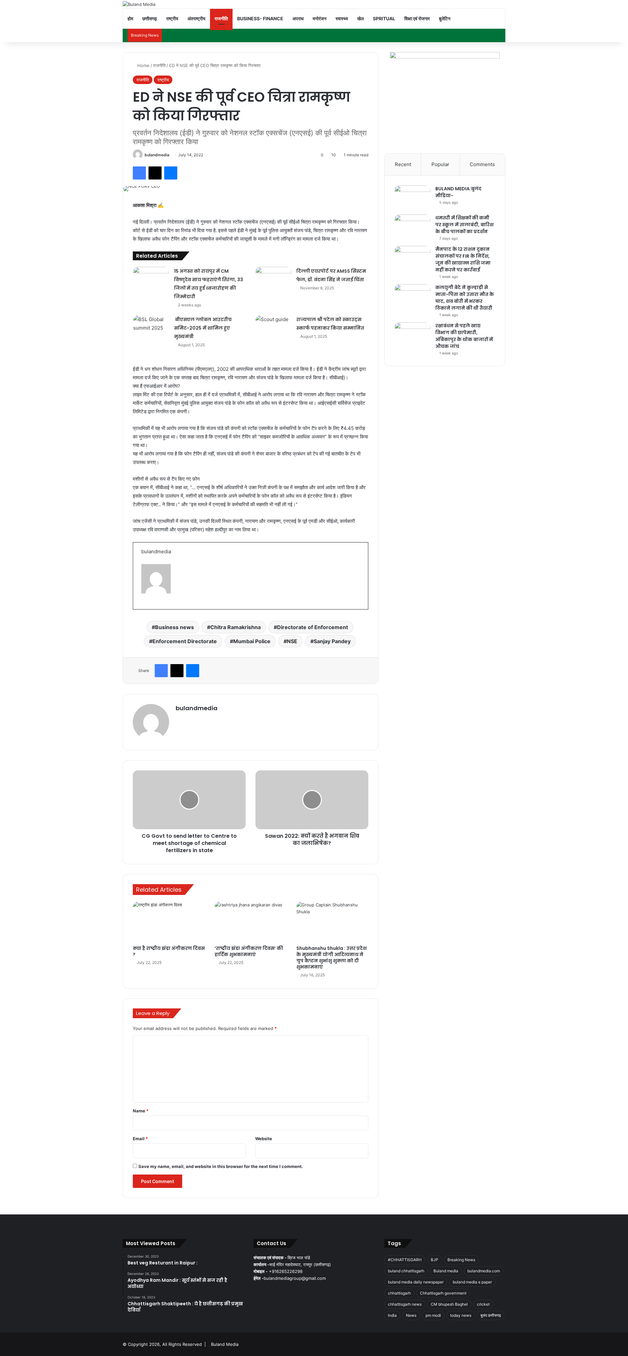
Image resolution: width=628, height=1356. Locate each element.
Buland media (445, 1270)
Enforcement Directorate (184, 641)
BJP (434, 1259)
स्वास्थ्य (342, 18)
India (392, 1315)
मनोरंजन (319, 18)
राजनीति (221, 18)
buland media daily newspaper (416, 1281)
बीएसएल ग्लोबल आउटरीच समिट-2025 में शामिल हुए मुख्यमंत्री (203, 328)
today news (460, 1315)
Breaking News (461, 1259)
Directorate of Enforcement (312, 627)
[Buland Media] (139, 4)
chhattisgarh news (405, 1304)
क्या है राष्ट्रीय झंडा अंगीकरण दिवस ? (169, 951)
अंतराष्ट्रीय (196, 18)
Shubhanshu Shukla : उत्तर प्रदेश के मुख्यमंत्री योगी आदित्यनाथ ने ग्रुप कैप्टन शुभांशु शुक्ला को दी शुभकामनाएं (331, 957)
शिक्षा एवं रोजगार (417, 18)
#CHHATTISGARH (405, 1259)
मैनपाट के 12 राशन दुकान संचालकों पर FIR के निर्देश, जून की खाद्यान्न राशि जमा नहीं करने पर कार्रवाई (463, 259)
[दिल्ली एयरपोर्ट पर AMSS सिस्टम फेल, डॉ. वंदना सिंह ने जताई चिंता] (273, 279)
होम (130, 18)
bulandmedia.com (483, 1270)
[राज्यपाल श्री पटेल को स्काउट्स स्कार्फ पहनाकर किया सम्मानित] (273, 327)
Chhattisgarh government (443, 1293)
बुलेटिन (444, 18)
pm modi (433, 1315)
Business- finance (260, 18)
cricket (483, 1304)
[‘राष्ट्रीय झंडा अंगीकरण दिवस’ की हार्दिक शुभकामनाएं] (251, 921)
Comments (482, 164)
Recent (403, 164)
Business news (174, 627)
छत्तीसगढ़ (149, 18)
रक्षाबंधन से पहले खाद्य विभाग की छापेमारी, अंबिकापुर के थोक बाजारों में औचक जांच (464, 336)
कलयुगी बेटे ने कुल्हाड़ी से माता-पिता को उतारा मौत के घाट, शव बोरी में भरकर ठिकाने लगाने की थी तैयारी (464, 297)
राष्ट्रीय (172, 18)
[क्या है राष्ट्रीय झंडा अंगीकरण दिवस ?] (169, 921)
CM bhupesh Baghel (449, 1304)
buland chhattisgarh (406, 1270)
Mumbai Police (251, 641)
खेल (360, 18)
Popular (440, 164)
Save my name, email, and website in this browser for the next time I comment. (220, 1166)
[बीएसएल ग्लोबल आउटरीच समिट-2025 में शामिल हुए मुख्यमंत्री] (151, 327)
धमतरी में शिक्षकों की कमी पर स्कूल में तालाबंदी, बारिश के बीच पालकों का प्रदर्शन (464, 225)
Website (263, 1138)
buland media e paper (472, 1281)
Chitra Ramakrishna (235, 627)
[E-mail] (144, 608)
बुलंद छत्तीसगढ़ (490, 1315)
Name (140, 1110)
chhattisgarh (399, 1293)
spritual (384, 18)
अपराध (298, 18)
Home (142, 65)
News (411, 1315)
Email (140, 1138)
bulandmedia (157, 154)
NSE (292, 641)
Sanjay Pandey (332, 641)
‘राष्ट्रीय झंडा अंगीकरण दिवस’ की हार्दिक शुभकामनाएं (249, 951)
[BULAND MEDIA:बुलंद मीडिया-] (412, 197)
